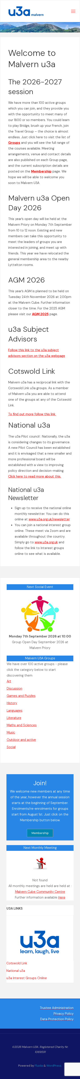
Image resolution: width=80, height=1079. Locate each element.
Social (11, 747)
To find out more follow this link (32, 414)
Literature (14, 718)
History (12, 703)
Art (9, 681)
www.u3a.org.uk (46, 542)
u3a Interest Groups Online (26, 978)
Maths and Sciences (22, 725)
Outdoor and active (21, 740)
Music (11, 732)
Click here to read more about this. (34, 476)
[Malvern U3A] (23, 11)
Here (61, 897)
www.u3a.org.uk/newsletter (49, 519)
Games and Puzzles (21, 696)
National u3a (15, 971)
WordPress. (54, 1066)
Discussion (14, 688)
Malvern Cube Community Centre (40, 892)
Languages (14, 711)
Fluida (38, 1066)
